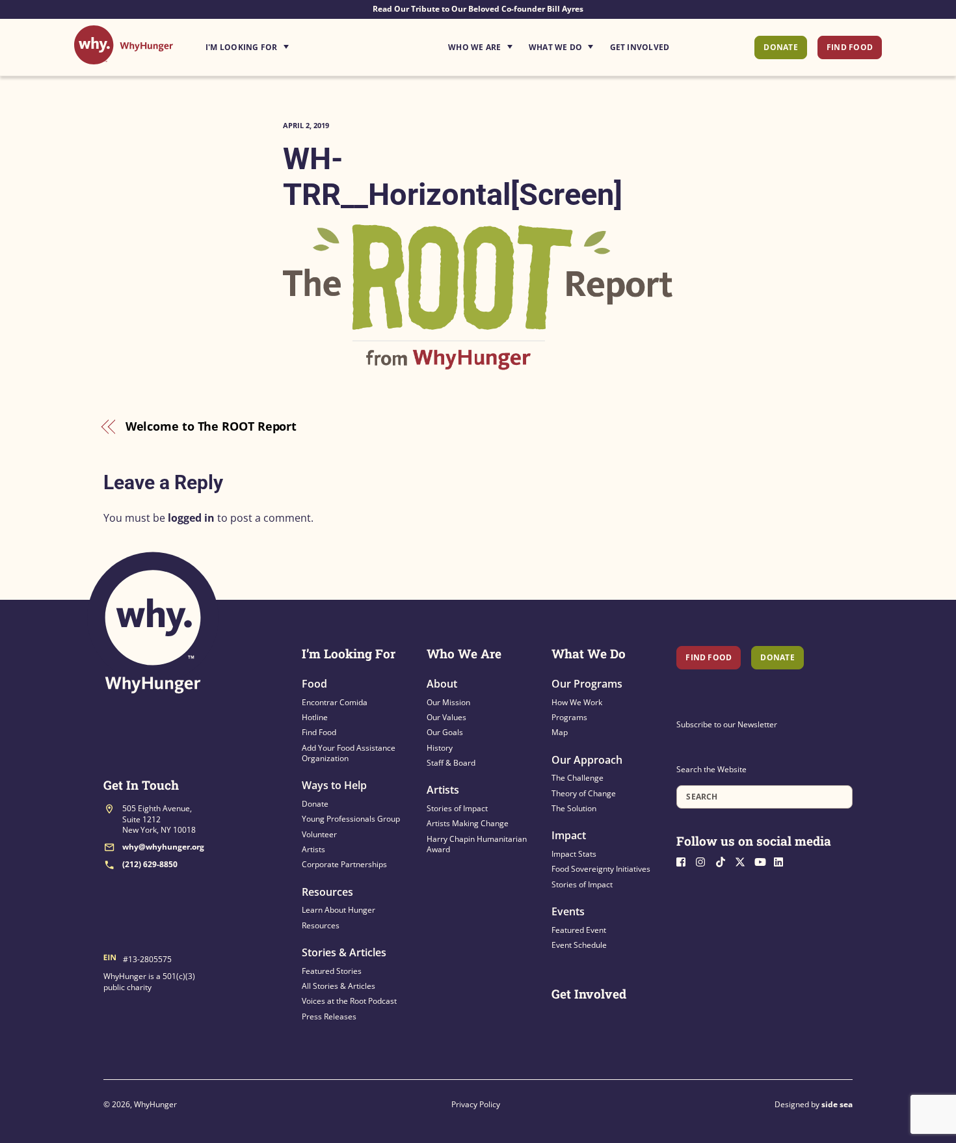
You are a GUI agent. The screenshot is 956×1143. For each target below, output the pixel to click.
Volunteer (319, 834)
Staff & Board (451, 762)
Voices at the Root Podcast (349, 1000)
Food (314, 684)
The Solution (573, 808)
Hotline (315, 717)
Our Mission (448, 702)
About (442, 684)
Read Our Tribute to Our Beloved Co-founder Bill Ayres (478, 8)
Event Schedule (579, 944)
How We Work (576, 702)
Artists (313, 849)
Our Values (446, 717)
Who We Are (474, 47)
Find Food (850, 47)
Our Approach (586, 760)
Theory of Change (583, 793)
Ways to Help (334, 785)
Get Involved (640, 47)
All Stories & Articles (338, 985)
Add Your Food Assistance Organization (348, 753)
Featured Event (578, 929)
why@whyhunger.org (163, 846)
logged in (191, 518)
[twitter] (743, 861)
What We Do (555, 47)
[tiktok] (723, 861)
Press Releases (329, 1016)
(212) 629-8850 (150, 864)
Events (568, 911)
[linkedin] (782, 861)
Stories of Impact (457, 808)
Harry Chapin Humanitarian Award (477, 844)
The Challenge (577, 777)
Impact (568, 835)
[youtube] (762, 861)
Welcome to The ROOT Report (211, 426)
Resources (327, 892)
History (440, 747)
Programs (569, 717)
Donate (780, 47)
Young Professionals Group (351, 818)
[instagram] (704, 861)
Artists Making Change (468, 823)
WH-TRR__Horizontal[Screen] (452, 176)
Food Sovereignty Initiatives (600, 868)
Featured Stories (332, 970)
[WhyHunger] (123, 58)
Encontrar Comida (334, 702)
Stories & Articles (344, 952)
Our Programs (586, 684)
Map (559, 732)
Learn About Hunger (338, 909)
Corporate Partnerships (344, 864)
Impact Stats (573, 853)
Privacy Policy (475, 1104)
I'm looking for (284, 43)
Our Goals (445, 732)
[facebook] (684, 861)
